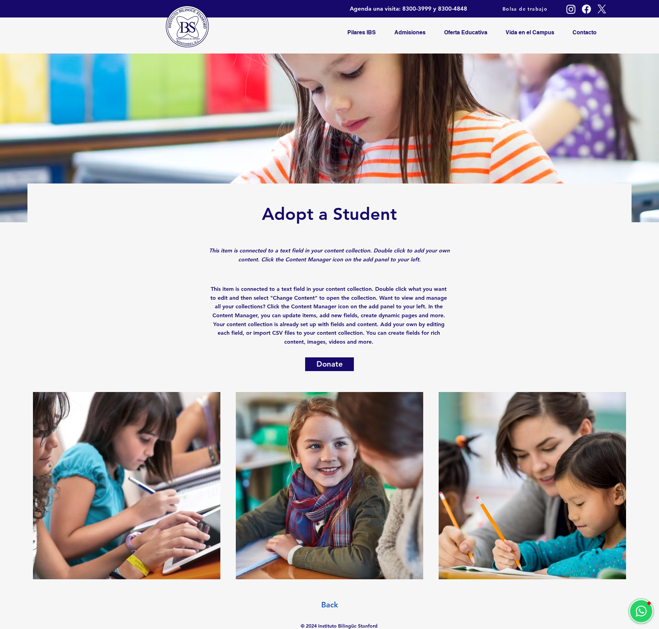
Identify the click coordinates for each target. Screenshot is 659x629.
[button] (641, 611)
